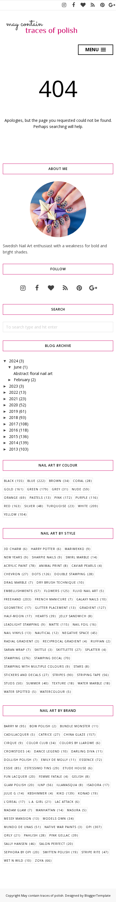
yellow (10, 514)
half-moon (14, 616)
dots (36, 574)
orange (11, 498)
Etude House (74, 768)
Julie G (10, 793)
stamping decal (48, 658)
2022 (13, 392)
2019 (13, 411)
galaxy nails (87, 599)
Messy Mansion (17, 819)
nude (76, 489)
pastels (36, 498)
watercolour (52, 692)
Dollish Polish (18, 760)
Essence (86, 760)
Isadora (94, 785)
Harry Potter (43, 549)
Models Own (54, 819)
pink (58, 498)
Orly (8, 835)
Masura (74, 810)
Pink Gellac (59, 835)
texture (59, 683)
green (32, 489)
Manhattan (45, 810)
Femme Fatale (50, 777)
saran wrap (14, 650)
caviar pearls (84, 566)
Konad (84, 793)
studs (9, 683)
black (9, 481)
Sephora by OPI (17, 852)
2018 (13, 417)
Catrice (45, 734)
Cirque (10, 743)
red (7, 506)
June (18, 367)
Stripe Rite (91, 852)
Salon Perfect (52, 844)
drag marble (15, 582)
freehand (12, 599)
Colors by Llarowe (76, 743)
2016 (13, 430)
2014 (13, 442)
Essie (8, 768)
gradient (87, 608)
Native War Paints (60, 827)
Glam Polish (15, 785)
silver (29, 506)
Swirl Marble (77, 557)
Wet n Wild (13, 861)
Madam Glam (15, 810)
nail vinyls (13, 633)
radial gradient (18, 641)
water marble (90, 683)
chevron (12, 574)
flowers (51, 591)
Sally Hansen (16, 844)
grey (56, 489)
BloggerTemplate (97, 895)
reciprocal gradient (62, 641)
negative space (75, 633)
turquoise (56, 506)
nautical (43, 633)
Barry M (11, 726)
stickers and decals (22, 675)
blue (31, 481)
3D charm (12, 549)
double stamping (70, 574)
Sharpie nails (44, 557)
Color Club (37, 743)
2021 (13, 398)
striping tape (89, 675)
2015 (13, 436)
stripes (58, 675)
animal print (50, 566)
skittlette (64, 650)
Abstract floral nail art (33, 373)
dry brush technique (56, 582)
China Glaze (75, 734)
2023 (13, 386)
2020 (13, 404)
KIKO (60, 793)
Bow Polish (40, 726)
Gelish (78, 777)
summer (33, 683)
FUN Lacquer (15, 777)
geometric (13, 608)
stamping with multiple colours (34, 666)
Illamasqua (67, 785)
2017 (13, 423)
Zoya (39, 861)
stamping (12, 658)
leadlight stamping (21, 624)
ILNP (41, 785)
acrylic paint (16, 566)
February (22, 379)
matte (54, 624)
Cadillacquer (16, 734)
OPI (89, 827)
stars (78, 666)
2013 (13, 449)
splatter (92, 650)
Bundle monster (75, 726)
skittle (40, 650)
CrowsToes (14, 751)
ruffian (97, 641)
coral (78, 481)
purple (81, 498)
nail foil (80, 624)
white (83, 506)
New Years (13, 557)
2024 (13, 360)
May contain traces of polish (42, 895)
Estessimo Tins (37, 768)
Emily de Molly (54, 760)
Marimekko (74, 549)
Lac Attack (64, 802)
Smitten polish (56, 852)
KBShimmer (37, 793)
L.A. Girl (36, 802)
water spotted (17, 692)
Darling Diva (83, 751)
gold (9, 489)
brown (55, 481)
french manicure (51, 599)
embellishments (18, 591)
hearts (41, 616)
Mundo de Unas (18, 827)
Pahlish (31, 835)
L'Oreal (10, 802)
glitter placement (51, 608)
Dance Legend (47, 751)
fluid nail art (85, 591)
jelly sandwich (72, 616)
